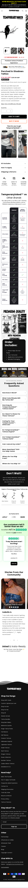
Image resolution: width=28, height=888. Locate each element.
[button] (2, 10)
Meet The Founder (6, 776)
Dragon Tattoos (5, 754)
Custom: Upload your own (8, 703)
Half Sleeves (4, 735)
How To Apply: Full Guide (8, 780)
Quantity (3, 108)
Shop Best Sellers (6, 722)
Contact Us (4, 786)
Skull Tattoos (5, 751)
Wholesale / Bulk (6, 843)
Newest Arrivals (5, 716)
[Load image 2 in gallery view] (14, 51)
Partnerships (4, 837)
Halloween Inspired (6, 741)
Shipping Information (7, 789)
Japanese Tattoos (6, 744)
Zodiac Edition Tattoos (7, 763)
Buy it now (14, 121)
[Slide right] (26, 51)
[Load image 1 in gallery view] (7, 51)
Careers (3, 846)
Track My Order (5, 792)
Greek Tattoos (5, 748)
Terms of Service (6, 802)
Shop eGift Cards (6, 700)
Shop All (3, 713)
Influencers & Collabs (7, 840)
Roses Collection (6, 757)
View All (14, 563)
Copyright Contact (6, 852)
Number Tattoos (6, 760)
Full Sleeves (4, 732)
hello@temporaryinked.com (14, 864)
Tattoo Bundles (5, 719)
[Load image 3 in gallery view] (21, 51)
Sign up (14, 826)
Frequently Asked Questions (9, 783)
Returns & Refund (6, 795)
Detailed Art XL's (6, 767)
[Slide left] (1, 51)
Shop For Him (5, 706)
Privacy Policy (5, 799)
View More (14, 553)
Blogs (2, 849)
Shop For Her (4, 709)
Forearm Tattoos (6, 738)
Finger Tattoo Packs (7, 728)
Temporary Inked (12, 879)
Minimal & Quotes (6, 725)
